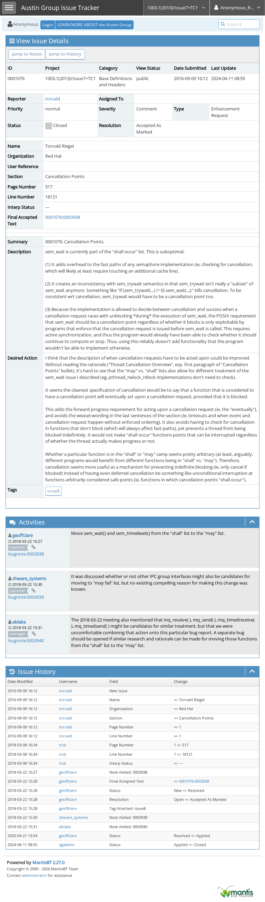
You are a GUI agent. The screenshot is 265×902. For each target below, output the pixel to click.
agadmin (67, 844)
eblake (19, 622)
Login (47, 25)
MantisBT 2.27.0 (48, 862)
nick (62, 745)
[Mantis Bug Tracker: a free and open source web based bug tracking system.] (235, 891)
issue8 (53, 491)
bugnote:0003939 (26, 597)
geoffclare (22, 535)
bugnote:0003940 (26, 640)
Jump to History (65, 54)
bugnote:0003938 (26, 554)
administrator (34, 875)
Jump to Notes (27, 54)
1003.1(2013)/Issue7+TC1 (173, 7)
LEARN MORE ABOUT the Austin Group (94, 25)
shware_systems (29, 578)
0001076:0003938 (62, 217)
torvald (52, 99)
